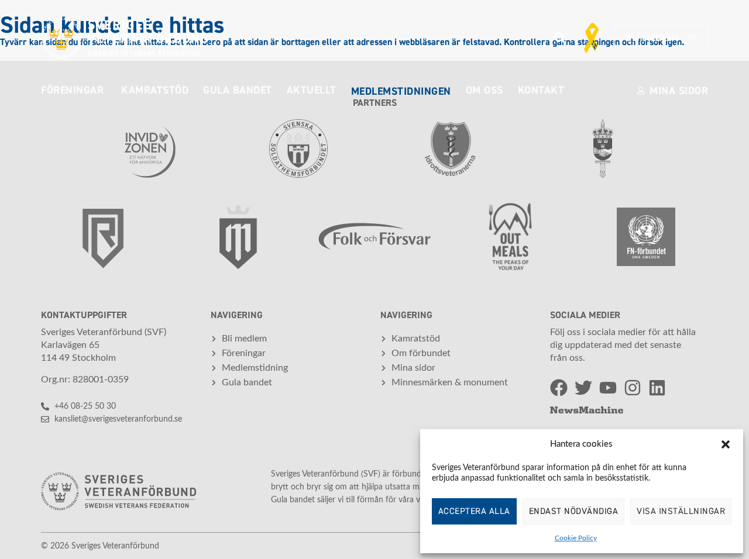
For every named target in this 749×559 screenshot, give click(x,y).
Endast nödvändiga (574, 511)
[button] (725, 444)
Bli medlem (652, 38)
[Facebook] (559, 387)
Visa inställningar (681, 511)
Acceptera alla (474, 511)
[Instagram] (632, 387)
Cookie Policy (576, 537)
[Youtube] (608, 387)
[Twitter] (583, 387)
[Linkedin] (657, 387)
